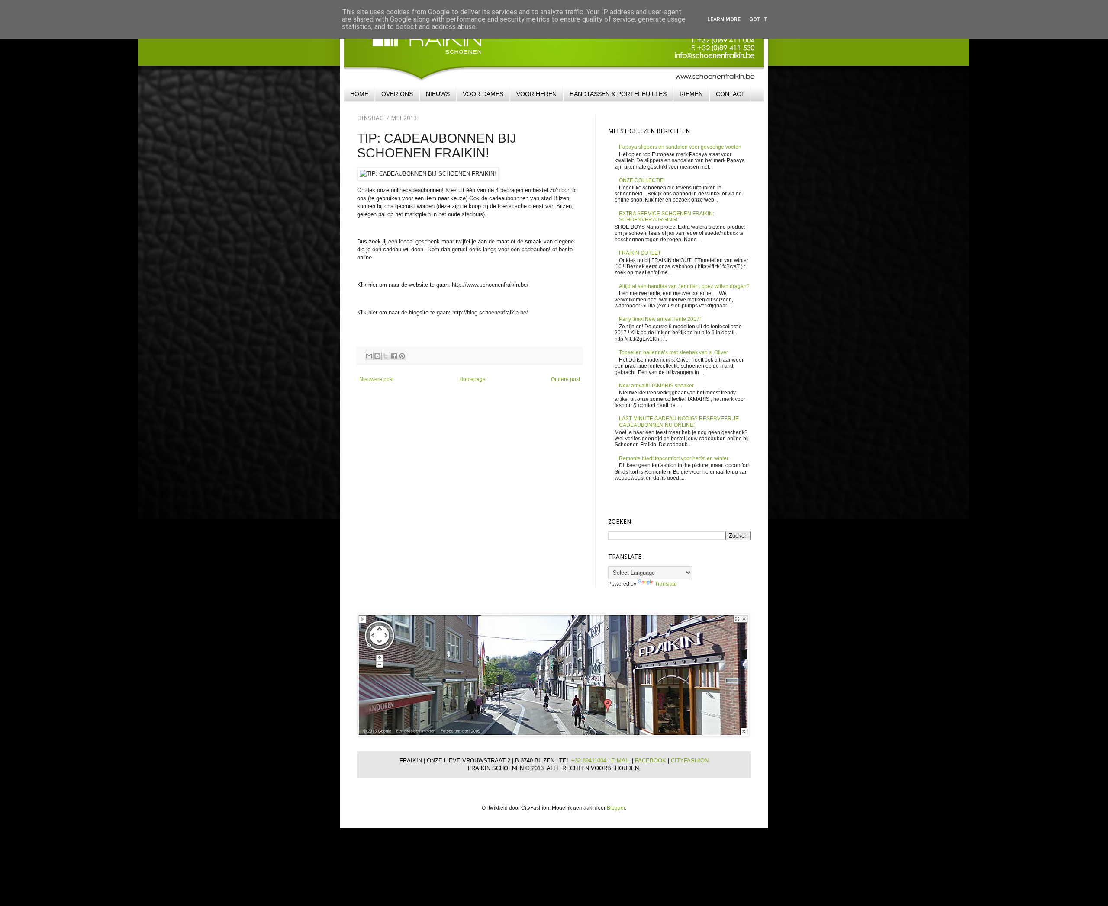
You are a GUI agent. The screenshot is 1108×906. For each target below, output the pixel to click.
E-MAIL (621, 760)
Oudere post (565, 379)
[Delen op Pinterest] (402, 356)
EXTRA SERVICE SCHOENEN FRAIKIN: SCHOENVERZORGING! (666, 217)
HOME (359, 93)
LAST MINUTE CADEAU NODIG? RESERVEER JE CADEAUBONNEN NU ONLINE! (679, 422)
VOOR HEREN (536, 93)
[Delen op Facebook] (394, 356)
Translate (666, 584)
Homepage (472, 379)
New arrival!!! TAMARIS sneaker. (657, 386)
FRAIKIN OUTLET (640, 253)
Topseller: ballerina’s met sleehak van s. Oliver (673, 352)
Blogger (616, 808)
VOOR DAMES (483, 93)
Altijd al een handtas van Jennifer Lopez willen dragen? (684, 286)
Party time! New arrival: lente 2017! (660, 319)
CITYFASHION (690, 760)
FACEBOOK (651, 760)
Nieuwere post (376, 379)
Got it (758, 19)
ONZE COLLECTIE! (642, 180)
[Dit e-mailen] (369, 356)
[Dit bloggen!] (377, 356)
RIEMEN (691, 93)
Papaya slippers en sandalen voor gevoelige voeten (680, 147)
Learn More (724, 19)
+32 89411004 (589, 760)
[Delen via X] (385, 356)
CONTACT (730, 93)
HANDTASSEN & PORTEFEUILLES (618, 93)
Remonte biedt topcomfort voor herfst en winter (673, 458)
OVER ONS (397, 93)
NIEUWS (438, 93)
